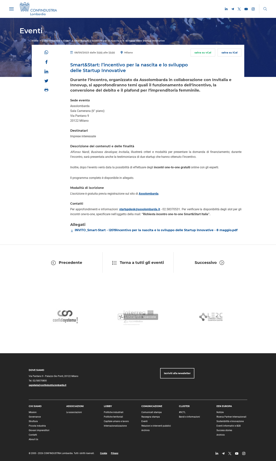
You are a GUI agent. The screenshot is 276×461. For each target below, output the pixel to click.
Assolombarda (148, 193)
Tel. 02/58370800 (38, 380)
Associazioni (75, 406)
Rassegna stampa (150, 416)
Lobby (108, 406)
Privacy (114, 453)
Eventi (67, 40)
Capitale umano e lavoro (116, 421)
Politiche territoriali (113, 416)
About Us (33, 439)
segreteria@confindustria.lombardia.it (47, 385)
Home (35, 40)
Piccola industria (37, 426)
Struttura (33, 421)
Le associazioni (74, 412)
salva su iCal (230, 52)
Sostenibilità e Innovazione (230, 421)
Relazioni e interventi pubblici (156, 426)
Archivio (145, 430)
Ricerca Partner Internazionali (231, 416)
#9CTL (182, 412)
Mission (33, 412)
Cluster (184, 406)
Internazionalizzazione (115, 426)
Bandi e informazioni (189, 416)
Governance (35, 416)
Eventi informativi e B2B (228, 426)
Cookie (103, 453)
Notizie (220, 412)
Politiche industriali (113, 412)
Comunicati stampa (151, 412)
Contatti (33, 435)
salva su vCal (203, 52)
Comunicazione (51, 40)
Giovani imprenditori (39, 430)
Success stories (224, 430)
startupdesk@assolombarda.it (139, 209)
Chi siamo (35, 406)
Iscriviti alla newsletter (177, 373)
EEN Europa (224, 406)
